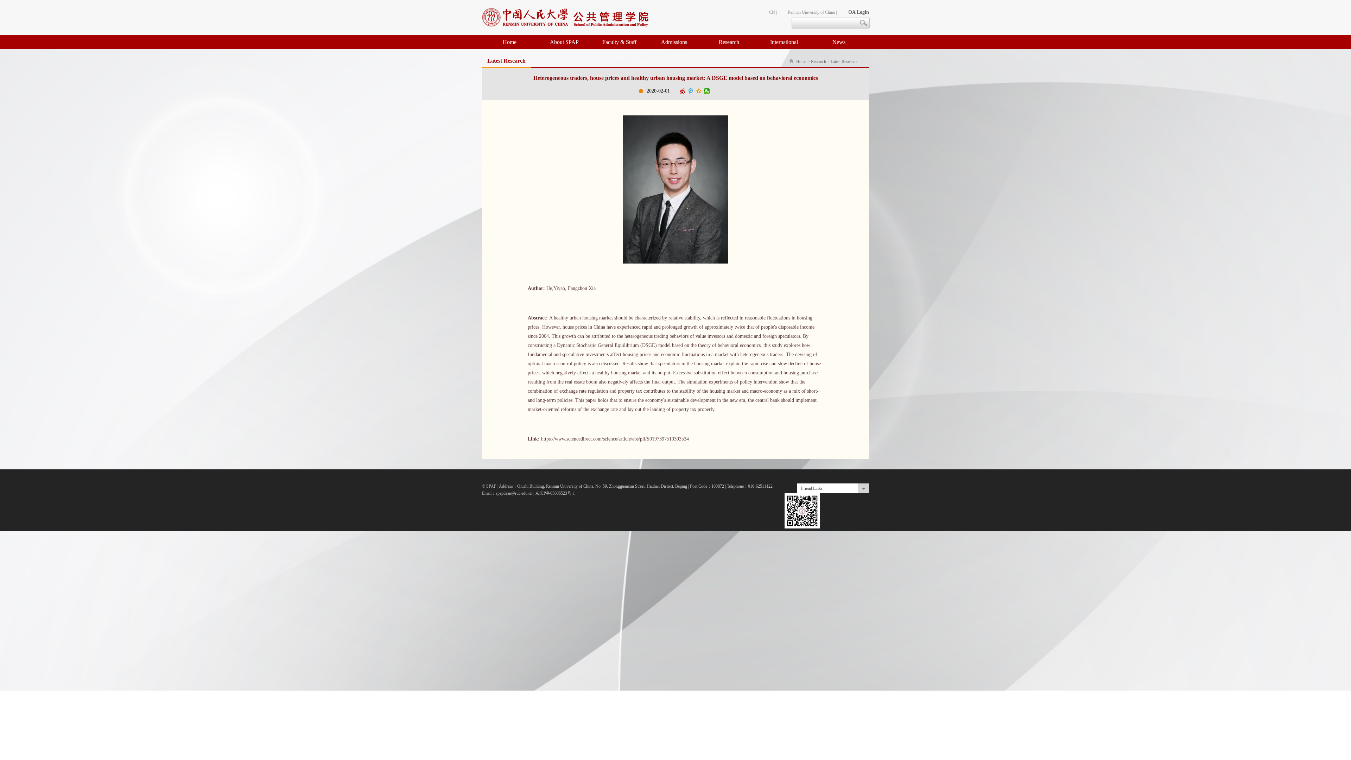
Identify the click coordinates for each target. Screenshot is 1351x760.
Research (729, 42)
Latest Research (844, 61)
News (838, 42)
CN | (773, 12)
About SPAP (564, 42)
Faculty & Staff (619, 42)
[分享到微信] (707, 91)
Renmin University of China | (812, 12)
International (784, 42)
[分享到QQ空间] (699, 91)
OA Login (858, 12)
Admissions (674, 42)
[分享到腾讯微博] (691, 91)
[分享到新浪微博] (683, 91)
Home (509, 42)
